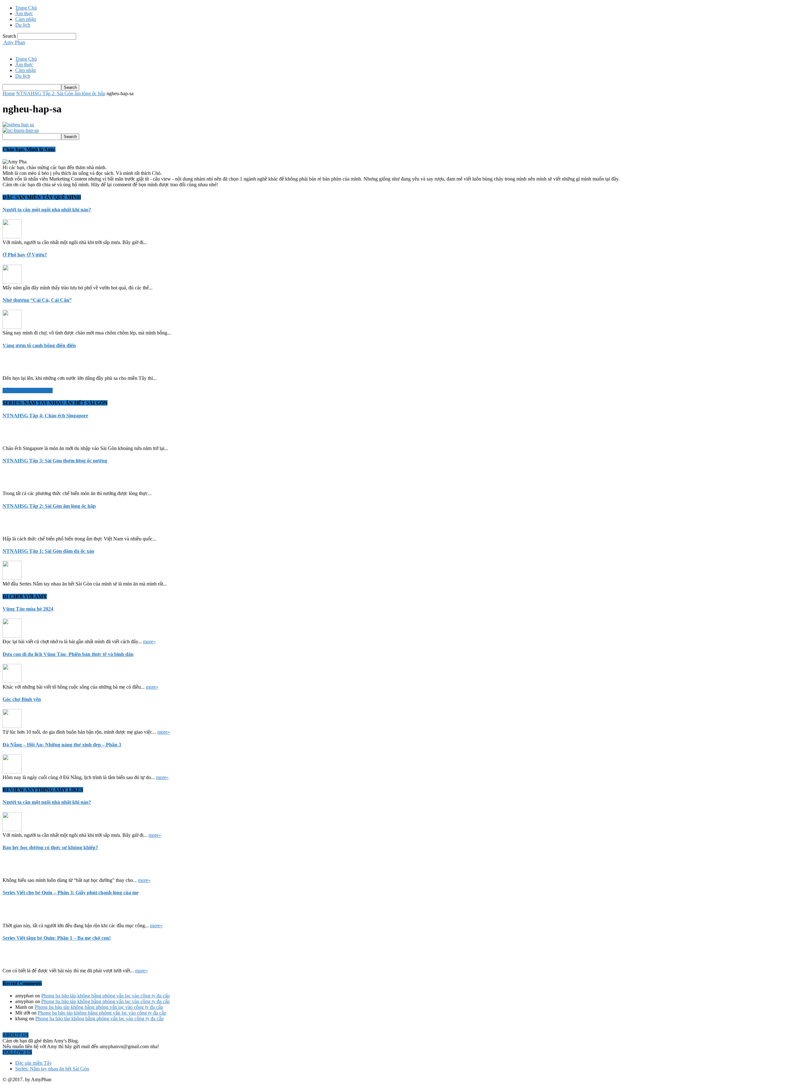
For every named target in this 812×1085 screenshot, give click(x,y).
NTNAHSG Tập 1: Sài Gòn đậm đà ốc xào (48, 551)
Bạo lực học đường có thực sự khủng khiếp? (50, 847)
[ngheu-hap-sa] (18, 124)
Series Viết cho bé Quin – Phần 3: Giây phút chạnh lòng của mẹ (71, 892)
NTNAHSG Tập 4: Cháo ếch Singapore (45, 415)
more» (149, 641)
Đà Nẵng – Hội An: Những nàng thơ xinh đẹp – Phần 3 (62, 744)
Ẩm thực (24, 13)
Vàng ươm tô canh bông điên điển (39, 345)
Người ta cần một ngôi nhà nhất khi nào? (47, 209)
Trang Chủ (26, 7)
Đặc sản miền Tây (33, 1063)
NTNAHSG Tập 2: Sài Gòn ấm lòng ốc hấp (60, 93)
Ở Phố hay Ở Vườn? (25, 254)
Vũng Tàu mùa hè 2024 (28, 609)
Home (9, 93)
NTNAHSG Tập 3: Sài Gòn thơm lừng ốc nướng (55, 460)
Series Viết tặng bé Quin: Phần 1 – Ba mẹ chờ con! (57, 938)
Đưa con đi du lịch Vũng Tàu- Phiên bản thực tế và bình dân (68, 654)
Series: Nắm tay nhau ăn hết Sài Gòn (52, 1068)
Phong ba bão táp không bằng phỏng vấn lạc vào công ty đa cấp (105, 995)
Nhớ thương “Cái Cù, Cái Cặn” (37, 300)
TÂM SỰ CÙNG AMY (28, 390)
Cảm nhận (25, 19)
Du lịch (22, 25)
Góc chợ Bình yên (22, 699)
